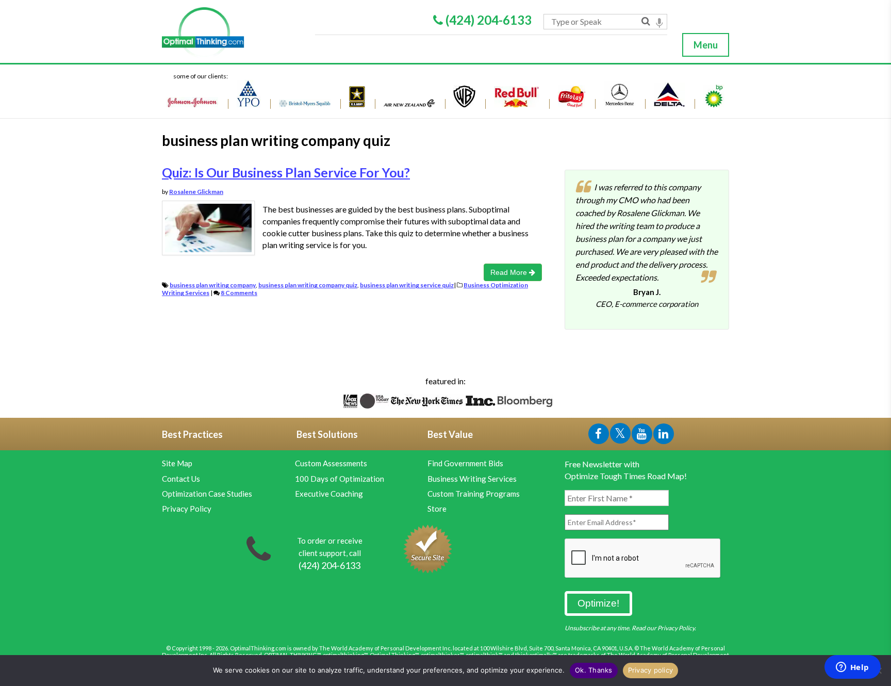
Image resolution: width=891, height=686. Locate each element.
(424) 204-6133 (487, 19)
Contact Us (181, 478)
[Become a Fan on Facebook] (599, 435)
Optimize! (598, 603)
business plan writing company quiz (307, 285)
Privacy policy (650, 670)
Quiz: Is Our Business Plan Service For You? (286, 172)
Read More (509, 272)
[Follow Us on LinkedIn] (663, 435)
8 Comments (239, 293)
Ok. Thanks (594, 670)
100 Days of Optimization (339, 478)
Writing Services (185, 293)
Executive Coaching (329, 493)
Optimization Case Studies (207, 493)
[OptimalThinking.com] (233, 32)
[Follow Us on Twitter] (621, 435)
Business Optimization (496, 285)
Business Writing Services (472, 478)
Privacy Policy (186, 508)
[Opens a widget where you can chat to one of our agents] (852, 668)
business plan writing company (213, 285)
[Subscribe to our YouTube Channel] (642, 435)
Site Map (177, 463)
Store (437, 508)
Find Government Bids (465, 463)
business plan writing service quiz (407, 285)
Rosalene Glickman (196, 191)
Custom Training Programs (473, 493)
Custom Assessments (331, 463)
